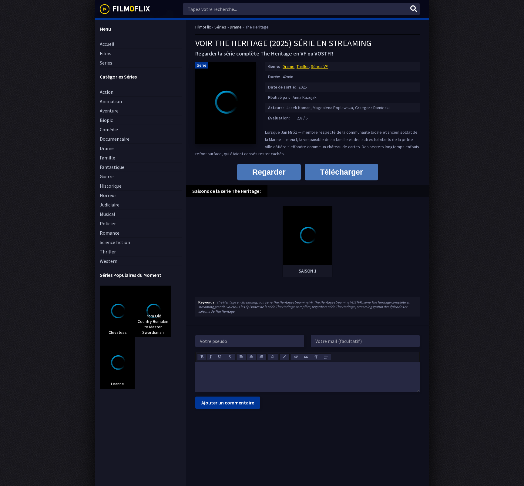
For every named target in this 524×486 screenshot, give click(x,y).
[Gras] (202, 357)
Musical (107, 214)
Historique (111, 186)
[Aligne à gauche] (241, 357)
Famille (107, 158)
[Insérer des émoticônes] (273, 357)
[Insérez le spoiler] (326, 357)
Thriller (108, 252)
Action (106, 92)
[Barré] (230, 357)
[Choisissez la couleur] (284, 357)
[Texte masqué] (296, 357)
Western (108, 261)
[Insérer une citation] (306, 357)
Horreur (108, 195)
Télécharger (341, 172)
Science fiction (115, 242)
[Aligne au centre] (251, 357)
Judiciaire (109, 205)
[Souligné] (220, 357)
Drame (107, 148)
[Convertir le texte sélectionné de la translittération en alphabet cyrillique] (316, 357)
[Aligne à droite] (261, 357)
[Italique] (210, 357)
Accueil (107, 44)
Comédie (109, 129)
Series (106, 63)
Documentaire (114, 139)
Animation (111, 101)
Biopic (106, 120)
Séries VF (319, 66)
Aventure (109, 111)
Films (105, 53)
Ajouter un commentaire (227, 403)
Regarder (269, 172)
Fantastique (112, 167)
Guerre (107, 176)
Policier (108, 223)
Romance (109, 233)
